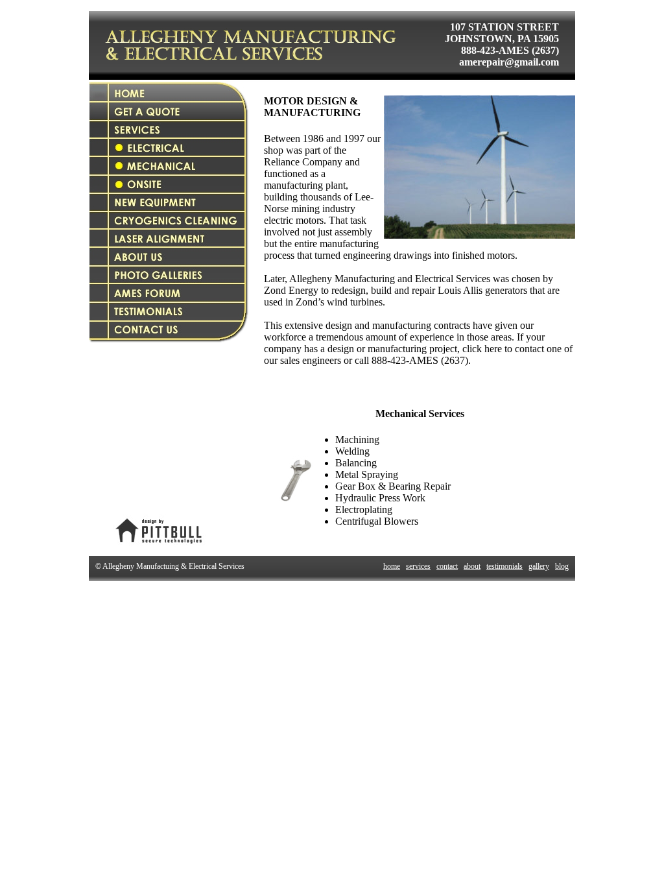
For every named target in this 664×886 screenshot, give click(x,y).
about (472, 566)
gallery (538, 566)
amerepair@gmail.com (509, 61)
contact (447, 566)
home (391, 566)
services (418, 566)
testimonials (504, 566)
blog (562, 566)
